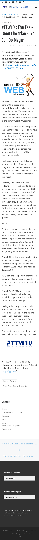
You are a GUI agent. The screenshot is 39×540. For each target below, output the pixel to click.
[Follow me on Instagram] (16, 2)
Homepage (6, 416)
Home (4, 14)
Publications (6, 429)
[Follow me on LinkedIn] (23, 2)
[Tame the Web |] (15, 6)
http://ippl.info (9, 371)
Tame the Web (14, 531)
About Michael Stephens (11, 425)
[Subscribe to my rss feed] (2, 2)
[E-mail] (6, 2)
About (4, 423)
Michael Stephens (10, 46)
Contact (4, 409)
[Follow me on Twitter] (9, 2)
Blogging (17, 14)
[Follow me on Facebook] (13, 2)
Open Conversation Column (12, 412)
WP (13, 534)
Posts (10, 14)
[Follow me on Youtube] (20, 2)
